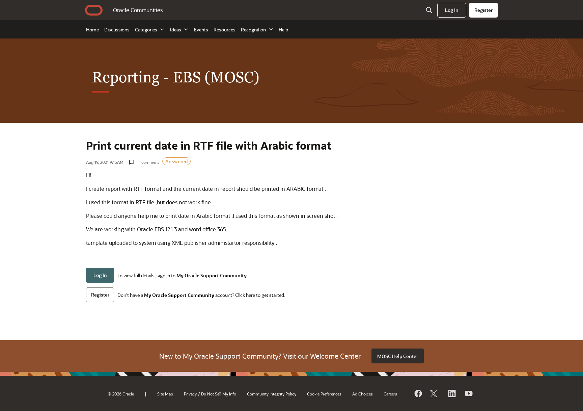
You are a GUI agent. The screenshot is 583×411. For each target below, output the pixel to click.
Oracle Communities (138, 10)
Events (201, 29)
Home (92, 29)
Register (100, 294)
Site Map (165, 393)
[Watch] (468, 393)
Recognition (253, 29)
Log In (100, 275)
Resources (224, 29)
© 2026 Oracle (121, 393)
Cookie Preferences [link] (324, 393)
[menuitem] (451, 10)
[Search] (429, 10)
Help (283, 29)
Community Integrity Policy (271, 393)
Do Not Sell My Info (218, 393)
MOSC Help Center (397, 356)
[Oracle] (417, 393)
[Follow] (434, 393)
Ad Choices (362, 393)
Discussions (117, 29)
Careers (390, 393)
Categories (146, 29)
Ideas (175, 29)
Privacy (190, 393)
